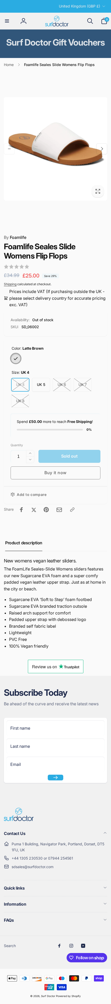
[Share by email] (59, 510)
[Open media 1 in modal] (55, 149)
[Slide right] (101, 148)
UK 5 (41, 384)
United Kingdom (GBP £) (79, 6)
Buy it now (55, 472)
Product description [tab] (23, 542)
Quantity (17, 445)
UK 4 (20, 384)
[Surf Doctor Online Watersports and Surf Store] (19, 819)
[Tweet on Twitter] (33, 509)
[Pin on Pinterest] (46, 509)
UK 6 (62, 384)
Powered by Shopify (68, 996)
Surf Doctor (48, 996)
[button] (7, 21)
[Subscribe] (55, 777)
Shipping (10, 284)
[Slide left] (9, 148)
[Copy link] (72, 509)
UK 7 (82, 384)
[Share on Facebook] (21, 509)
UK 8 (20, 401)
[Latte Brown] (15, 358)
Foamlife (15, 237)
